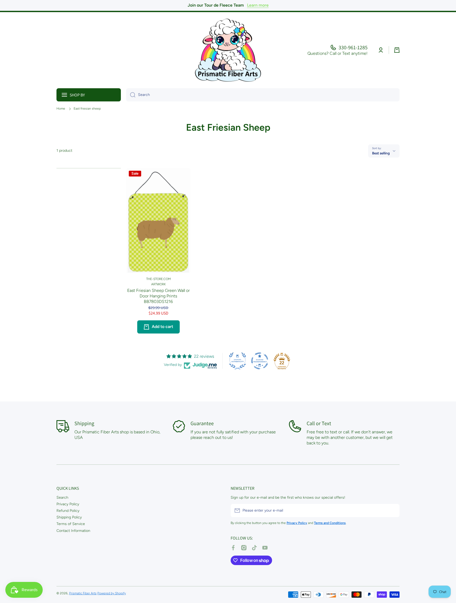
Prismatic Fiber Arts (83, 593)
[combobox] (263, 94)
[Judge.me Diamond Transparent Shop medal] (259, 360)
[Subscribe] (393, 510)
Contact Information (73, 530)
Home (60, 108)
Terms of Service (70, 524)
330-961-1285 (353, 47)
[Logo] (228, 50)
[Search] (130, 94)
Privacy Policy (67, 504)
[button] (397, 50)
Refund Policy (67, 510)
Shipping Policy (69, 517)
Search (62, 497)
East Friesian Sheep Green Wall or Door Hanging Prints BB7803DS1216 (158, 296)
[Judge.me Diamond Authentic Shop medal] (237, 360)
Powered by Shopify (111, 593)
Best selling (381, 153)
